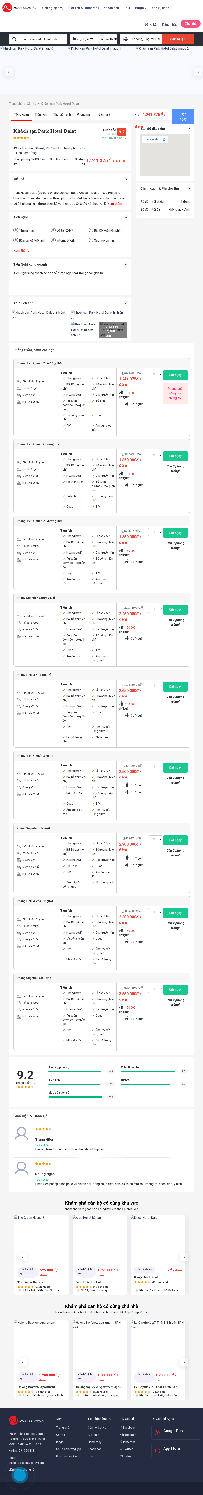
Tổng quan (21, 114)
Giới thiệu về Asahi (68, 1456)
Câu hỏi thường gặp (68, 1449)
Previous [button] (7, 70)
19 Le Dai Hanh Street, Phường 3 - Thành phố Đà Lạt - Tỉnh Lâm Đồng (50, 150)
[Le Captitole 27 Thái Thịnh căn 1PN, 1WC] (158, 1344)
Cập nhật (177, 39)
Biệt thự (93, 1434)
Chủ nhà (191, 23)
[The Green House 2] (41, 1239)
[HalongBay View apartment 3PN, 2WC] (100, 1344)
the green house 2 (30, 1282)
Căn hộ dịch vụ (53, 8)
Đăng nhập (170, 24)
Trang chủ (62, 1427)
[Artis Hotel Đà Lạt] (100, 1239)
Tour (127, 8)
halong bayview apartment (36, 1387)
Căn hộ (60, 1434)
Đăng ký (150, 24)
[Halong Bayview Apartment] (41, 1344)
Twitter (128, 1449)
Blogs (139, 8)
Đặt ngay (183, 116)
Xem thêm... (115, 204)
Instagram (129, 1434)
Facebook (129, 1427)
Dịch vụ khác (160, 8)
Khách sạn (111, 8)
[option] (34, 70)
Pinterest (129, 1442)
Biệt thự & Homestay (83, 8)
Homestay (94, 1442)
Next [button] (196, 70)
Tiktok (127, 1456)
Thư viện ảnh (62, 114)
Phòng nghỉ (84, 114)
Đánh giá (104, 114)
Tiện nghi (41, 114)
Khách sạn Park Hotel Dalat (44, 131)
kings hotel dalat (146, 1277)
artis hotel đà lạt (88, 1282)
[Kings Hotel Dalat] (158, 1239)
